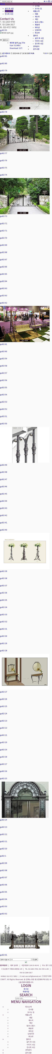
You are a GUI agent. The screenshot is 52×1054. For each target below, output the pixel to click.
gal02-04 (3, 899)
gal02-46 (3, 486)
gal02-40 (3, 530)
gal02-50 (3, 423)
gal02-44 (3, 501)
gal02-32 (3, 621)
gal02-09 (3, 863)
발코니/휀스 (31, 1025)
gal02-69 (3, 245)
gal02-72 (3, 223)
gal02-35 (3, 600)
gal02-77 (3, 153)
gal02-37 (3, 585)
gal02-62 (3, 303)
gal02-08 (3, 870)
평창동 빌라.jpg (17, 45)
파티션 (31, 1031)
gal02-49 (3, 465)
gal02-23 (3, 721)
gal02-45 (3, 494)
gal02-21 (3, 735)
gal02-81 (3, 56)
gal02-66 (3, 266)
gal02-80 (3, 63)
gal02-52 (3, 409)
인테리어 (31, 1034)
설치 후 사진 (9, 8)
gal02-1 (3, 856)
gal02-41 (3, 522)
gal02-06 (3, 884)
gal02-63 (3, 288)
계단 (30, 1023)
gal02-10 (3, 848)
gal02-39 (3, 571)
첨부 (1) (5, 40)
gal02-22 (3, 728)
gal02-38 (3, 578)
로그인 (26, 989)
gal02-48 (3, 472)
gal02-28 (3, 650)
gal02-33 (3, 614)
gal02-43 (3, 508)
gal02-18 (3, 757)
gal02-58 (3, 366)
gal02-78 (3, 112)
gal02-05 (3, 892)
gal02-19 (3, 749)
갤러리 (2, 4)
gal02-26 (3, 699)
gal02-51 (3, 416)
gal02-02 (3, 913)
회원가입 (26, 991)
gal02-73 (3, 216)
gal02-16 (3, 771)
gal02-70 (3, 238)
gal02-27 (3, 692)
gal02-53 (3, 402)
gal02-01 (3, 955)
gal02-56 (3, 380)
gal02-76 (3, 160)
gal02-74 (3, 175)
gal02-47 (3, 479)
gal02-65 (3, 274)
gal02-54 (3, 394)
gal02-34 (3, 607)
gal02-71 (3, 230)
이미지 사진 (9, 11)
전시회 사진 (9, 14)
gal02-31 (3, 629)
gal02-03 (3, 906)
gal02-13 (3, 827)
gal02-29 (3, 643)
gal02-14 (3, 820)
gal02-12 (3, 834)
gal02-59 (3, 358)
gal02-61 (3, 344)
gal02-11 (3, 841)
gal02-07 (3, 877)
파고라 (31, 1036)
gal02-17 (3, 764)
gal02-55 (3, 30)
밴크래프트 (6, 53)
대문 (30, 1017)
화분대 (31, 1028)
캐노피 (31, 1020)
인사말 (31, 1009)
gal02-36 (3, 593)
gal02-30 (3, 636)
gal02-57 (3, 373)
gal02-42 (3, 515)
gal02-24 (3, 713)
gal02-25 (3, 706)
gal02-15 (3, 778)
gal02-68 (3, 252)
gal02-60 (3, 351)
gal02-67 (3, 259)
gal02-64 (3, 281)
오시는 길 (30, 1012)
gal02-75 (3, 167)
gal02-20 (3, 742)
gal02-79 (3, 70)
